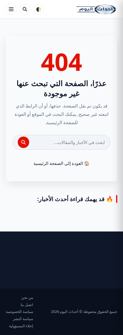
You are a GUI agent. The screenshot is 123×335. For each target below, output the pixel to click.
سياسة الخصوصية (19, 311)
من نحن (27, 297)
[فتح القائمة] (11, 9)
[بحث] (23, 142)
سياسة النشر (23, 318)
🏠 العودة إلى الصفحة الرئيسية (61, 163)
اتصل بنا (27, 304)
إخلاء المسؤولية (21, 325)
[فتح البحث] (24, 9)
